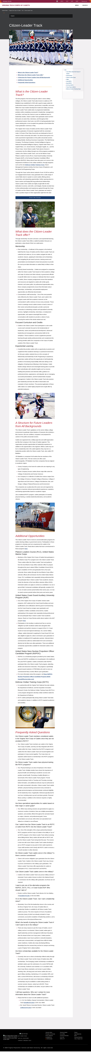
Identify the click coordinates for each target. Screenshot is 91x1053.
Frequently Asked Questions (26, 82)
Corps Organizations (71, 87)
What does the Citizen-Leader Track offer (30, 75)
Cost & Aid (62, 1037)
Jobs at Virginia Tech (78, 1038)
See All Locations (23, 1038)
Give (72, 1)
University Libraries (63, 1032)
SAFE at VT (62, 1038)
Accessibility (62, 1033)
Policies (75, 1032)
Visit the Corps (35, 197)
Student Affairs (5, 10)
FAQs (67, 79)
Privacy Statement (49, 1035)
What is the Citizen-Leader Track (28, 72)
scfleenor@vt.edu (25, 1007)
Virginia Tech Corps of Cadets (15, 10)
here (26, 548)
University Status (49, 1032)
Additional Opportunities (25, 80)
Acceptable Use (49, 1037)
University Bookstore (78, 1037)
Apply (62, 1)
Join (23, 10)
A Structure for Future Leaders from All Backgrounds (34, 77)
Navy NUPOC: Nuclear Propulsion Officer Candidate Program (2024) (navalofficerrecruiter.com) (35, 676)
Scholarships (69, 75)
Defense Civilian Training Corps (35, 165)
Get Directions (23, 1036)
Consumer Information (64, 1035)
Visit (67, 1)
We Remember (49, 1038)
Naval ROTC (69, 83)
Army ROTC (69, 81)
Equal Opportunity (77, 1033)
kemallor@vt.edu (24, 895)
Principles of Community (50, 1033)
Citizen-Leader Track (29, 10)
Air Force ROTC (69, 85)
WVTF (75, 1035)
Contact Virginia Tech (25, 1040)
